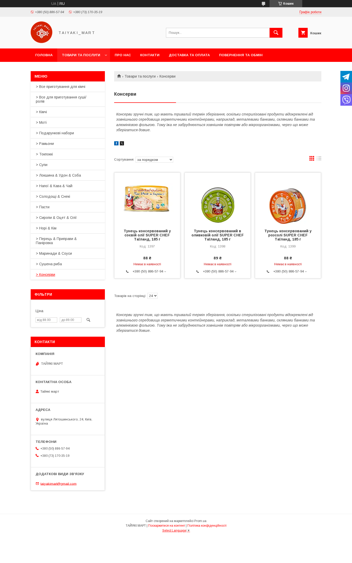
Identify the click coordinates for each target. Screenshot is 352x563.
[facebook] (116, 144)
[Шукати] (276, 33)
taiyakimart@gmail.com (58, 483)
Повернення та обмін (241, 55)
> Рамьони (45, 144)
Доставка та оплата (189, 55)
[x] (122, 144)
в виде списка (319, 159)
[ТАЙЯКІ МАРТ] (41, 42)
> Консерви (45, 274)
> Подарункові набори (55, 133)
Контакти (150, 55)
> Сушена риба (49, 264)
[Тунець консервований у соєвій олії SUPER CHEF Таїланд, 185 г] (147, 198)
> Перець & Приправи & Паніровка (56, 241)
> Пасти (42, 207)
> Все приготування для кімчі (60, 87)
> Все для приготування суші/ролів (61, 99)
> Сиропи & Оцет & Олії (56, 218)
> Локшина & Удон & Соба (58, 175)
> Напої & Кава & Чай (54, 186)
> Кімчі (41, 112)
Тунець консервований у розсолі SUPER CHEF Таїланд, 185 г (288, 235)
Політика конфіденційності (207, 525)
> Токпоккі (44, 154)
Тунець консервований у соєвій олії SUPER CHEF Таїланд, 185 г (147, 235)
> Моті (41, 122)
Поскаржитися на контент (166, 525)
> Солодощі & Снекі (53, 196)
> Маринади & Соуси (54, 253)
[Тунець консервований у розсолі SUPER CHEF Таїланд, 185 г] (288, 198)
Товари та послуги (81, 55)
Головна (44, 55)
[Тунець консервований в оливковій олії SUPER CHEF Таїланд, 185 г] (217, 198)
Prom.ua (200, 521)
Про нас (123, 55)
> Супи (41, 165)
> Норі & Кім (46, 228)
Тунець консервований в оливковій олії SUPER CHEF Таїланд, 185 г (217, 235)
